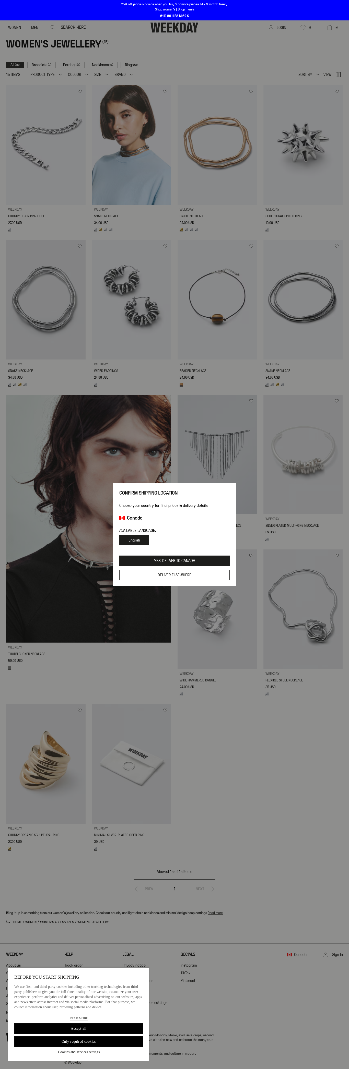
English (134, 540)
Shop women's (165, 9)
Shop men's (186, 9)
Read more (79, 1018)
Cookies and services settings (79, 1052)
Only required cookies (79, 1041)
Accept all (78, 1028)
